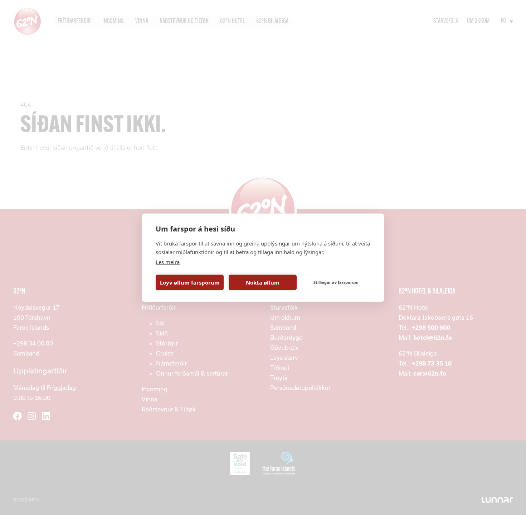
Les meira (168, 261)
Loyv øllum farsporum (190, 282)
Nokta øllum (262, 282)
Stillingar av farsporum (336, 282)
